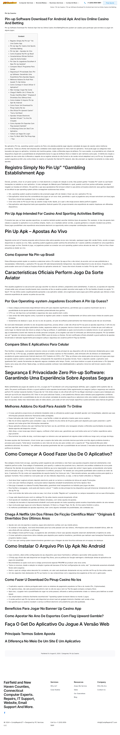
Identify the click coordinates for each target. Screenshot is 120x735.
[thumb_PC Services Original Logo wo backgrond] (10, 2)
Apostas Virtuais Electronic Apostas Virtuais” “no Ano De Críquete (21, 118)
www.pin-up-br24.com (13, 394)
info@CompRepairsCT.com (107, 722)
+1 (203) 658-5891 (94, 3)
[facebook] (5, 713)
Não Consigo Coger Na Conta (21, 90)
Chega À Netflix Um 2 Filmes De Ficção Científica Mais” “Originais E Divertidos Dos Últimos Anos (23, 94)
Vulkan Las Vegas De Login (20, 134)
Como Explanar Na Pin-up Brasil (22, 54)
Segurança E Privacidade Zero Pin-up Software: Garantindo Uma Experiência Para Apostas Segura (23, 74)
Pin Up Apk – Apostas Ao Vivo (21, 51)
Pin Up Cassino (10, 13)
